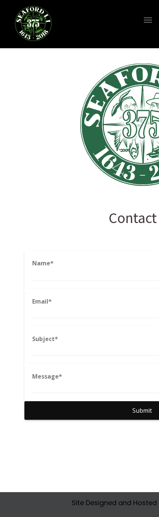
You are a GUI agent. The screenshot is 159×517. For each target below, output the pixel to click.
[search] (136, 25)
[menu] (148, 20)
